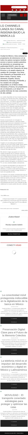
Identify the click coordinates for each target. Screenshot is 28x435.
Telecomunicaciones (12, 47)
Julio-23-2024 (14, 409)
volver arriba (24, 210)
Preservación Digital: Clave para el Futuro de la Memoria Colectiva (14, 332)
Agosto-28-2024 (15, 372)
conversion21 (14, 2)
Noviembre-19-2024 (14, 306)
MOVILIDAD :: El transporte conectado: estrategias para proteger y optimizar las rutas (14, 401)
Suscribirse (14, 234)
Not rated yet (14, 322)
